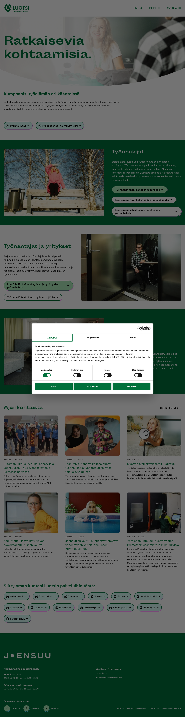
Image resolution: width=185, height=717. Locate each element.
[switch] (77, 375)
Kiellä (53, 386)
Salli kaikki (131, 386)
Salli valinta (92, 386)
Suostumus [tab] (51, 337)
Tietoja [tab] (133, 337)
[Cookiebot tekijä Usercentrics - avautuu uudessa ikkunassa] (138, 328)
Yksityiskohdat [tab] (92, 337)
